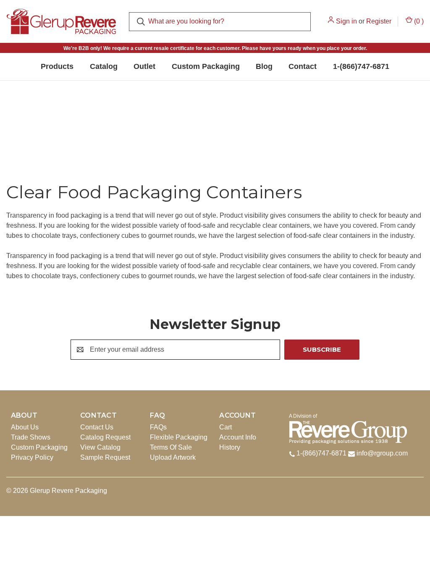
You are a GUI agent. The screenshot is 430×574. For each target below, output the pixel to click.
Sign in (346, 21)
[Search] (141, 21)
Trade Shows (30, 437)
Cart (225, 427)
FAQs (158, 427)
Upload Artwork (173, 457)
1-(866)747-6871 (320, 453)
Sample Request (105, 457)
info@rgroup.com (382, 453)
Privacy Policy (32, 457)
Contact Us (96, 427)
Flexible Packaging (178, 437)
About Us (25, 427)
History (229, 447)
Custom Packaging (39, 447)
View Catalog (100, 447)
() (418, 21)
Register (378, 21)
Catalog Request (105, 437)
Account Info (237, 437)
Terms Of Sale (171, 447)
